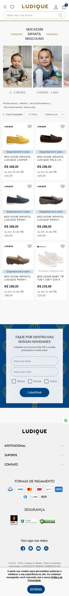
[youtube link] (38, 548)
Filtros (34, 114)
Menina (37, 381)
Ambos (53, 381)
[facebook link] (23, 548)
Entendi (36, 589)
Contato (11, 464)
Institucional (15, 445)
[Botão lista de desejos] (12, 7)
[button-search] (60, 15)
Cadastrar (34, 392)
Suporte (11, 455)
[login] (56, 7)
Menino (21, 381)
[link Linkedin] (46, 548)
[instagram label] (30, 548)
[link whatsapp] (65, 420)
